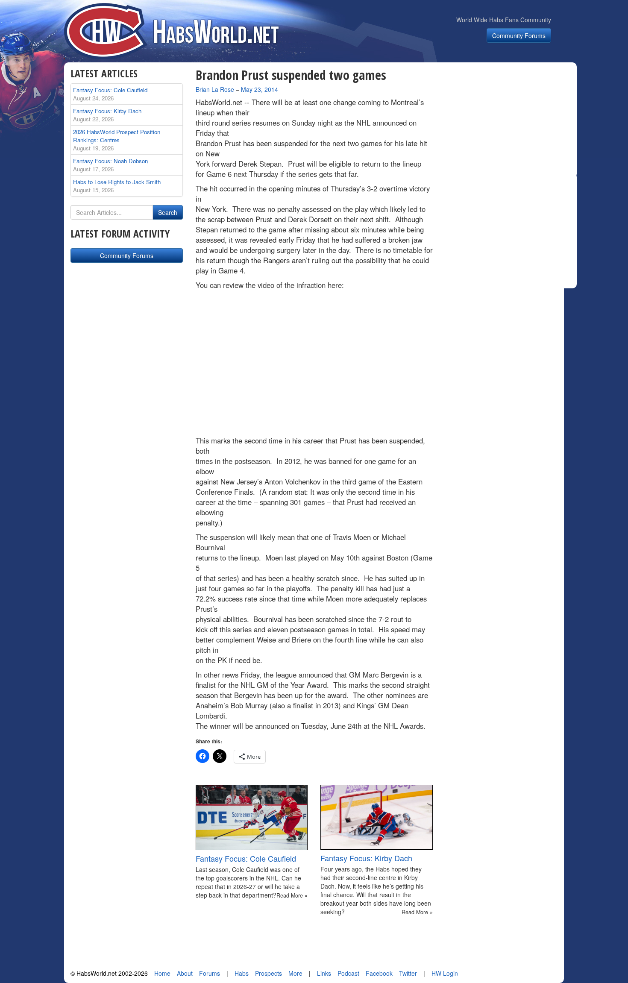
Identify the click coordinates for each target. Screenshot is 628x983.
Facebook (379, 973)
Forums (209, 973)
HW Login (444, 973)
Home (162, 973)
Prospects (268, 973)
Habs (242, 973)
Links (324, 973)
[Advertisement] (510, 121)
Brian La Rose (215, 89)
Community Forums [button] (519, 35)
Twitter (408, 973)
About (185, 973)
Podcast (348, 973)
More (295, 973)
